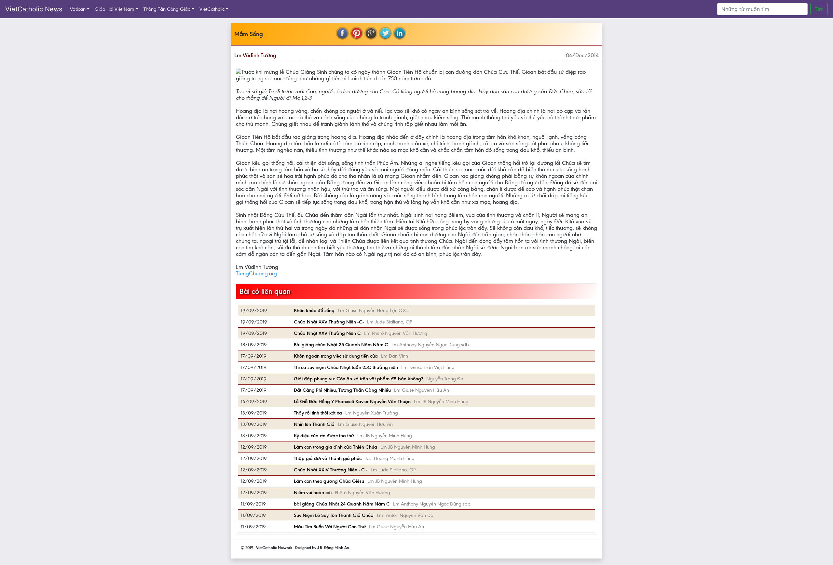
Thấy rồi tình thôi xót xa (318, 413)
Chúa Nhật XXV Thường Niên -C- (329, 322)
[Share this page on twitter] (385, 33)
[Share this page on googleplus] (370, 33)
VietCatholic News (33, 9)
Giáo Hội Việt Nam (114, 9)
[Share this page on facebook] (342, 33)
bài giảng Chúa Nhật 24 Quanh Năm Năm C (342, 504)
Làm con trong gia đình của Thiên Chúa (335, 447)
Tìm (819, 9)
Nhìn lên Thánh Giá (314, 424)
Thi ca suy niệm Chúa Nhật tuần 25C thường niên (346, 367)
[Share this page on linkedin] (399, 33)
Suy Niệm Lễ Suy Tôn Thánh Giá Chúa (334, 515)
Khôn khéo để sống (314, 310)
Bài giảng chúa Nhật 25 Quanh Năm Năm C (341, 345)
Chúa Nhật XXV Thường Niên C (327, 333)
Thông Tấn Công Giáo (166, 9)
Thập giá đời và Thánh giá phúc (328, 458)
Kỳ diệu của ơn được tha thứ (324, 436)
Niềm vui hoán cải (313, 492)
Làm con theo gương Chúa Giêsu (329, 481)
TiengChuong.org (256, 273)
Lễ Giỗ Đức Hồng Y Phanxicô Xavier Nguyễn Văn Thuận (352, 401)
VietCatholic (212, 9)
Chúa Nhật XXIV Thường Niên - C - (330, 470)
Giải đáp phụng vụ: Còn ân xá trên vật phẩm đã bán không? (358, 379)
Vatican (78, 9)
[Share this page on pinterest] (356, 33)
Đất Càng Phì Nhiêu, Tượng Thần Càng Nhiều (342, 390)
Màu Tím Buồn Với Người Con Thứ (330, 527)
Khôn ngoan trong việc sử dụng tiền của (336, 356)
